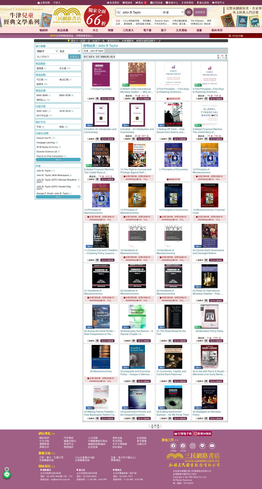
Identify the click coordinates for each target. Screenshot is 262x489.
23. (166, 292)
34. (135, 414)
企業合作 (142, 444)
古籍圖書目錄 (46, 460)
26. (136, 332)
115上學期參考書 (131, 20)
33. (100, 414)
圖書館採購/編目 (97, 444)
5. (100, 130)
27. (171, 332)
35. (173, 413)
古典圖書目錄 (82, 460)
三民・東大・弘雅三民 (51, 457)
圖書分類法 (70, 441)
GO (189, 12)
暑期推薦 (128, 23)
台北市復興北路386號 (50, 472)
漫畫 (199, 30)
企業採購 (45, 2)
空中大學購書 (120, 444)
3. (173, 92)
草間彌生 (147, 20)
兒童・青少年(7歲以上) (123, 457)
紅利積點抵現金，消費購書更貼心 (71, 35)
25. (99, 334)
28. (209, 331)
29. (101, 371)
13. (93, 211)
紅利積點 (142, 438)
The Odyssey (197, 20)
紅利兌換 (158, 2)
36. (207, 413)
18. (129, 251)
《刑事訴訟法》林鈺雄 (199, 23)
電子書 (147, 30)
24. (206, 293)
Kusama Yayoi (162, 20)
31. (171, 372)
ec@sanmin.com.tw (60, 479)
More (58, 159)
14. (129, 211)
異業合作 (44, 447)
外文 (95, 30)
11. (173, 169)
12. (201, 171)
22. (129, 292)
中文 (80, 30)
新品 (62, 30)
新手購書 (142, 441)
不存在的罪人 (160, 23)
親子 (163, 30)
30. (136, 374)
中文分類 (44, 441)
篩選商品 (74, 56)
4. (208, 92)
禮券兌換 (117, 438)
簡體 (110, 30)
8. (208, 133)
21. (93, 292)
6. (137, 130)
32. (209, 374)
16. (209, 211)
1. (101, 89)
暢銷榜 (44, 30)
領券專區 (189, 2)
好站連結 (117, 447)
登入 (58, 2)
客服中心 (173, 2)
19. (166, 251)
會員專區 (114, 2)
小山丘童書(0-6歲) (85, 457)
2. (136, 92)
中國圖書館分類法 (97, 441)
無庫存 (91, 98)
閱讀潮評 (69, 447)
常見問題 (117, 441)
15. (173, 209)
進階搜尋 (200, 12)
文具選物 (181, 30)
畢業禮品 (116, 460)
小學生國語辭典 (179, 20)
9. (99, 174)
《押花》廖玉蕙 (178, 23)
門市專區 (69, 438)
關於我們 (44, 438)
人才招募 (93, 438)
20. (208, 251)
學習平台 (220, 2)
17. (101, 253)
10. (135, 174)
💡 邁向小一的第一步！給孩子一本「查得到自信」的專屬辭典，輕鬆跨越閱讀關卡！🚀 (99, 40)
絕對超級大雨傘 (143, 23)
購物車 (128, 2)
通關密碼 (44, 444)
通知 (142, 2)
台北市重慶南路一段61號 (125, 472)
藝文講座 (204, 2)
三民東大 (128, 30)
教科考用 (217, 30)
